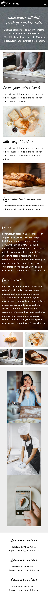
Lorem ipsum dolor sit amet (21, 87)
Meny (45, 5)
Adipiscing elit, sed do (18, 141)
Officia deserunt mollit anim (22, 199)
